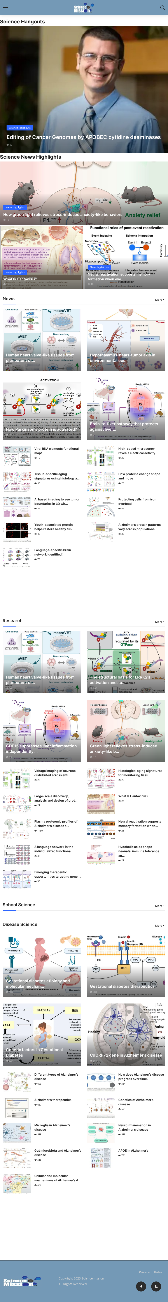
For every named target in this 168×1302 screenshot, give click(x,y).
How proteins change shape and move (139, 476)
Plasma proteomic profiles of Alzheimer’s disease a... (55, 823)
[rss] (156, 1286)
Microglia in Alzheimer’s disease (52, 1127)
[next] (161, 90)
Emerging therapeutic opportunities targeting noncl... (57, 874)
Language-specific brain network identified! (52, 552)
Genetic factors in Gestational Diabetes (34, 1052)
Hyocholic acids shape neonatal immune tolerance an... (138, 851)
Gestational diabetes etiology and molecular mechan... (38, 984)
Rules (158, 1272)
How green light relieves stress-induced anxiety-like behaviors (62, 214)
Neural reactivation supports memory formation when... (139, 823)
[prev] (7, 90)
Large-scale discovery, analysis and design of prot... (55, 798)
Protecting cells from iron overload (137, 501)
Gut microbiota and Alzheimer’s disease (57, 1153)
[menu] (5, 7)
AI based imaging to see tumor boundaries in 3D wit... (57, 501)
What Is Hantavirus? (20, 279)
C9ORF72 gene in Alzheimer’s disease (126, 1055)
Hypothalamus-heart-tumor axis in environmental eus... (122, 358)
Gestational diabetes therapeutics (122, 986)
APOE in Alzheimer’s (133, 1150)
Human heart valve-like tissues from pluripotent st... (40, 358)
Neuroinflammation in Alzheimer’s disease (134, 1127)
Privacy (144, 1272)
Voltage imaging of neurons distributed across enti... (55, 773)
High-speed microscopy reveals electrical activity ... (138, 451)
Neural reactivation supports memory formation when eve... (119, 276)
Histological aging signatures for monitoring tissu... (140, 773)
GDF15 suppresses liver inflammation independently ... (41, 749)
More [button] (158, 300)
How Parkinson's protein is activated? (41, 429)
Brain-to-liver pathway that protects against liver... (124, 427)
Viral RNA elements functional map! (56, 451)
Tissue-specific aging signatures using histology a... (57, 476)
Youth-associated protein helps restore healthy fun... (54, 527)
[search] (162, 7)
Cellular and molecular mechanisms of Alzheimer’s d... (57, 1178)
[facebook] (141, 1286)
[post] (84, 89)
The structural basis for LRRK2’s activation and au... (120, 680)
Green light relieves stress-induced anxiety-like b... (123, 749)
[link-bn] (84, 596)
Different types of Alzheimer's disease (56, 1077)
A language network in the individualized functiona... (53, 849)
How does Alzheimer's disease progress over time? (141, 1077)
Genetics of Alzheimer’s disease (136, 1102)
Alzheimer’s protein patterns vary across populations (139, 527)
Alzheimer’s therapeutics (53, 1100)
